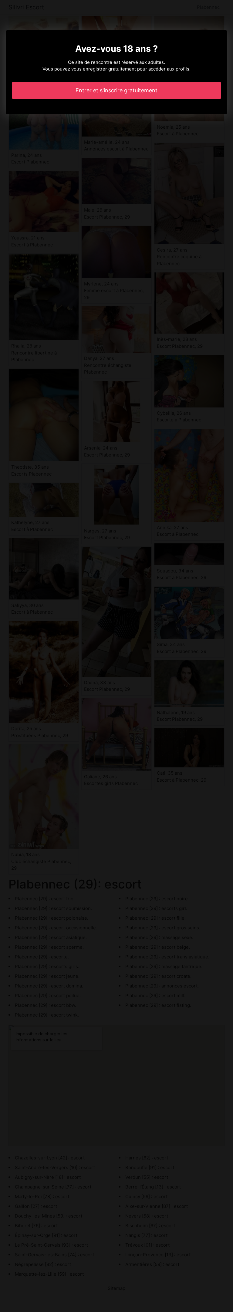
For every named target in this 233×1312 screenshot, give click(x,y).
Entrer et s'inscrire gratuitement (116, 90)
